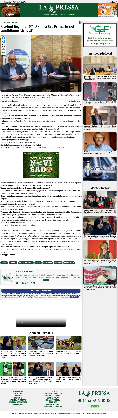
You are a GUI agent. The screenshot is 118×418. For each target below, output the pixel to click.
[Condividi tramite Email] (3, 53)
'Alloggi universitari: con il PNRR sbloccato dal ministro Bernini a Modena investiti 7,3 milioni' (100, 212)
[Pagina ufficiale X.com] (99, 401)
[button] (80, 23)
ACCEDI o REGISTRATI (18, 402)
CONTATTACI (17, 404)
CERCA (113, 1)
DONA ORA (75, 297)
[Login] (14, 1)
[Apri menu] (2, 1)
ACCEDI (21, 1)
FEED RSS (53, 402)
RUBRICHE (18, 398)
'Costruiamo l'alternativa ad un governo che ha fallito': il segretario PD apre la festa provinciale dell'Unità (100, 287)
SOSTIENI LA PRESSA (53, 394)
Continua (46, 280)
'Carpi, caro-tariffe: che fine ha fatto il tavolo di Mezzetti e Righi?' (68, 379)
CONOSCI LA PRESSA (53, 396)
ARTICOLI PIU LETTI (18, 400)
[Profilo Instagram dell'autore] (20, 283)
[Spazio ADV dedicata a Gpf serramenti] (100, 47)
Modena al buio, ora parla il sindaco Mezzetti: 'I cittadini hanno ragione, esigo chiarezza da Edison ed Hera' (100, 78)
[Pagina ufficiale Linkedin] (103, 401)
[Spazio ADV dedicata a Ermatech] (100, 181)
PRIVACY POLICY (53, 400)
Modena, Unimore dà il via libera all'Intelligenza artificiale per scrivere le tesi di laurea (100, 127)
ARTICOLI (18, 394)
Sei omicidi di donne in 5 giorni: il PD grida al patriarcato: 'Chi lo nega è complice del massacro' (100, 261)
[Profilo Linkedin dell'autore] (31, 283)
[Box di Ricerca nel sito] (106, 1)
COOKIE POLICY (53, 398)
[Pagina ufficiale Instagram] (84, 401)
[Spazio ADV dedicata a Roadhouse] (10, 16)
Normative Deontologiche (99, 413)
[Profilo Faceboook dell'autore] (17, 283)
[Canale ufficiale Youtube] (89, 401)
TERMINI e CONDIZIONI (53, 406)
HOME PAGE (18, 391)
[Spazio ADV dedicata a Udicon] (107, 16)
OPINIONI (18, 396)
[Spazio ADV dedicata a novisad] (41, 177)
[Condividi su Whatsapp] (3, 49)
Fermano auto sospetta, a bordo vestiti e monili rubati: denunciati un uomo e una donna (41, 353)
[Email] (34, 283)
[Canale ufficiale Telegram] (94, 401)
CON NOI (53, 391)
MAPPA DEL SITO (53, 404)
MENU (8, 1)
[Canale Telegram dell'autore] (25, 283)
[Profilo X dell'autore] (28, 283)
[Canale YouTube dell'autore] (23, 283)
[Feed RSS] (108, 401)
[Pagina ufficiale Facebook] (79, 401)
